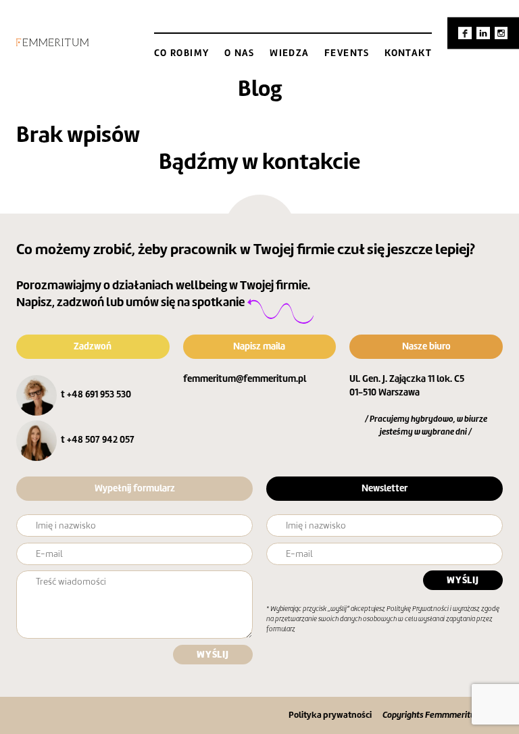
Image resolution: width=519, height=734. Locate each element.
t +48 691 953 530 (96, 394)
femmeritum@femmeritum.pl (244, 378)
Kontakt (408, 53)
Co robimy (181, 53)
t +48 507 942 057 (97, 439)
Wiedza (289, 53)
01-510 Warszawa (384, 392)
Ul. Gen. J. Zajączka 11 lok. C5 (406, 378)
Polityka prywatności (330, 714)
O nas (239, 53)
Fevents (347, 53)
